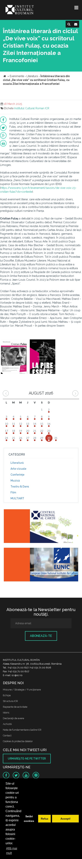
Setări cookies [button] (29, 818)
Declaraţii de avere (13, 718)
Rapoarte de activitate (15, 706)
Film (13, 492)
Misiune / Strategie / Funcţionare (22, 689)
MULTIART (17, 498)
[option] (14, 357)
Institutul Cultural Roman (29, 108)
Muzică (15, 480)
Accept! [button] (65, 818)
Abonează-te (41, 636)
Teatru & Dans (19, 486)
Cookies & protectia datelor (18, 741)
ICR (47, 108)
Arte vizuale (18, 468)
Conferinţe (17, 474)
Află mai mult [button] (11, 851)
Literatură (17, 462)
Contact (7, 735)
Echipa (7, 695)
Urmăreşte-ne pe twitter (27, 758)
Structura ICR (10, 701)
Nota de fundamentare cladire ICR (22, 729)
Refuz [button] (44, 818)
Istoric (6, 712)
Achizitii (7, 724)
